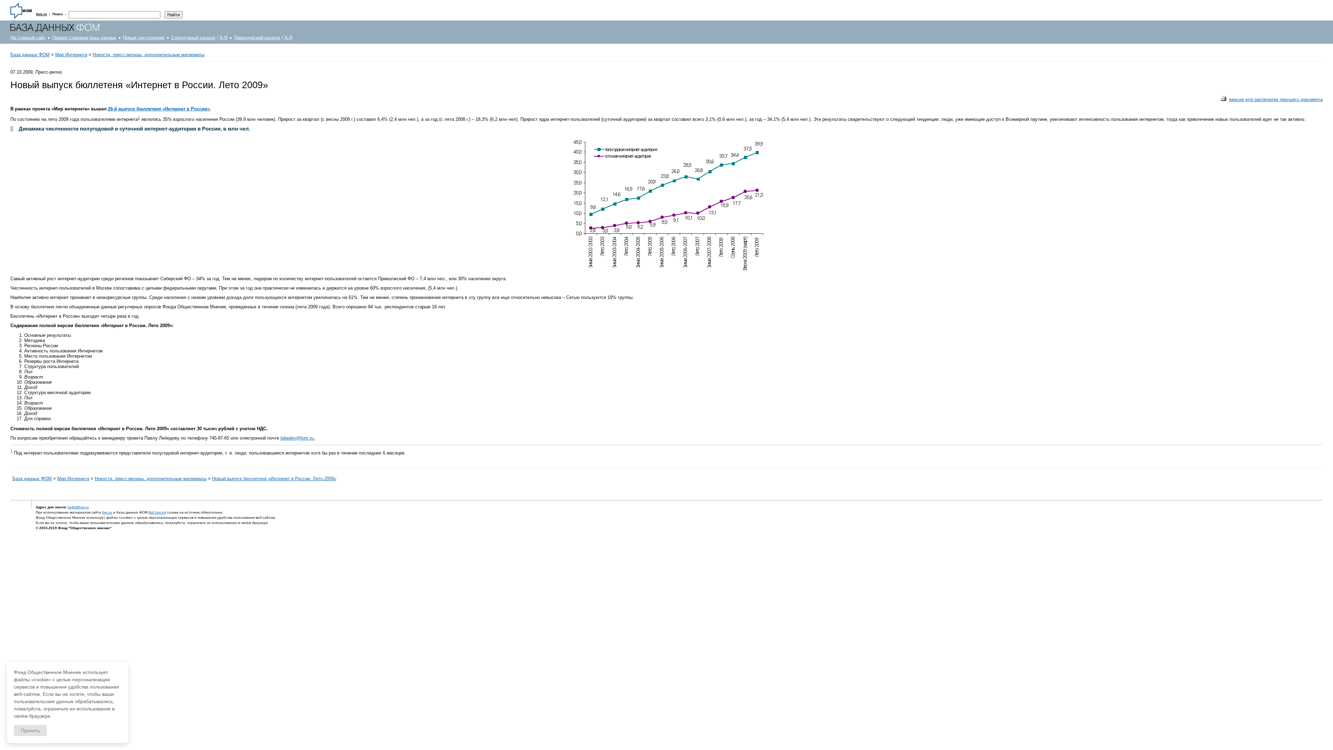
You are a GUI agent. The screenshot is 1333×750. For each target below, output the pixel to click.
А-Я (223, 37)
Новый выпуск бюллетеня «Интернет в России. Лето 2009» (274, 478)
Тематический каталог (257, 37)
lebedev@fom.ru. (297, 438)
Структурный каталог (193, 37)
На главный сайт (27, 37)
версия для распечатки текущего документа (1276, 99)
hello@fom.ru (78, 507)
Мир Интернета (71, 54)
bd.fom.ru (157, 512)
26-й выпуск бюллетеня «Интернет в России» (159, 108)
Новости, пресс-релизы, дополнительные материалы (148, 54)
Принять (30, 730)
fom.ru (107, 512)
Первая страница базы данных (84, 37)
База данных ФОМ (30, 54)
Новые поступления (144, 37)
